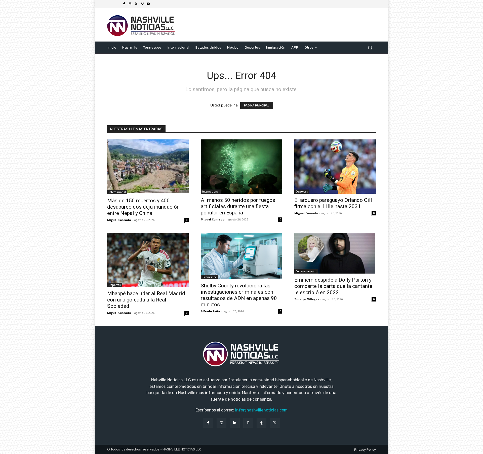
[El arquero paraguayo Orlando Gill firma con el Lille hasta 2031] (335, 166)
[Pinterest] (248, 423)
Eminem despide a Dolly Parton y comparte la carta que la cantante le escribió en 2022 (333, 286)
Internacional (117, 192)
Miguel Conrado (119, 220)
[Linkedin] (235, 423)
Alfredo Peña (210, 311)
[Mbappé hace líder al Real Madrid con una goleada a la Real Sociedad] (148, 260)
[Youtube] (148, 4)
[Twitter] (136, 4)
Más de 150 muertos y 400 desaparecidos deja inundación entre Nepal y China (143, 207)
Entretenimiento (306, 271)
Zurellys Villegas (306, 299)
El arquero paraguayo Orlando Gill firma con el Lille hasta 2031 (333, 203)
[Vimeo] (142, 4)
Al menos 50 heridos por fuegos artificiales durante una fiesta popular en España (238, 206)
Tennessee (209, 277)
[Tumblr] (261, 423)
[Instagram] (130, 4)
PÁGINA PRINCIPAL (256, 105)
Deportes (302, 191)
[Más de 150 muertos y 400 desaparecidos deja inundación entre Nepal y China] (148, 166)
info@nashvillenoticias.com (261, 410)
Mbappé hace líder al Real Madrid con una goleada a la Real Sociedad (146, 299)
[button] (370, 47)
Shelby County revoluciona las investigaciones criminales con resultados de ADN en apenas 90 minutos (239, 295)
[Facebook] (124, 4)
